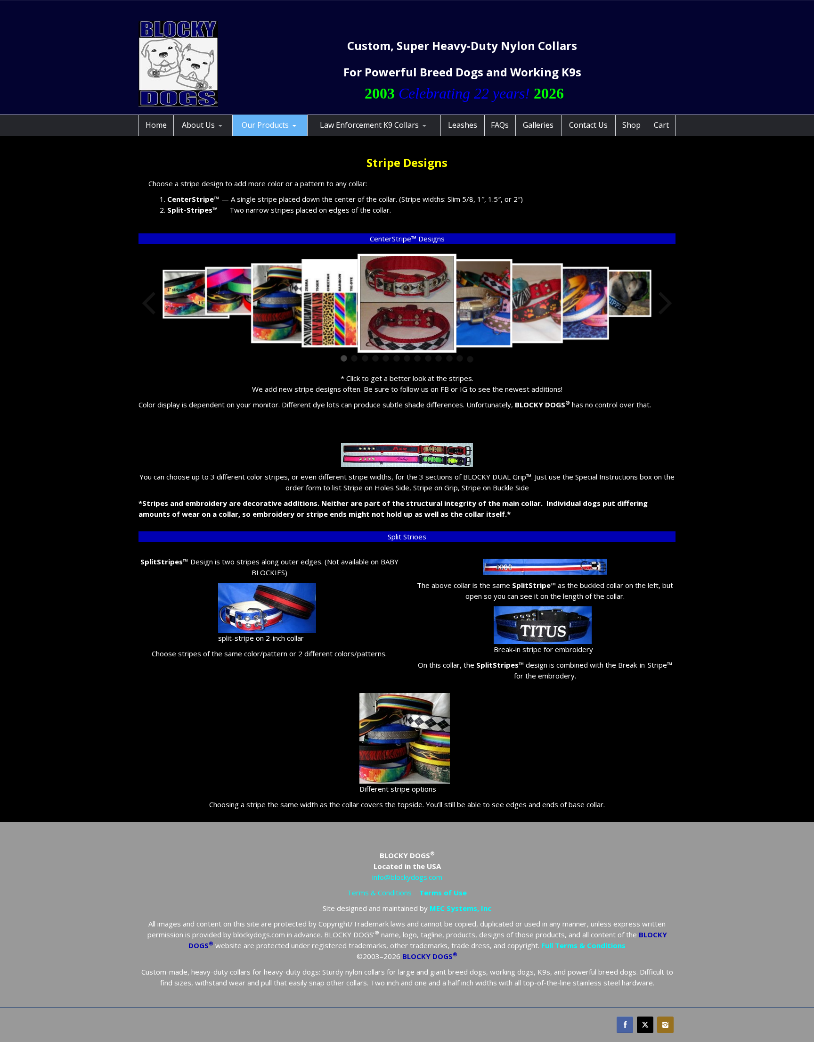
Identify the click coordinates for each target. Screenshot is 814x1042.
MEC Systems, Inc (460, 908)
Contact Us (588, 125)
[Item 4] (375, 358)
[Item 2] (354, 358)
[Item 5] (386, 358)
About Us (198, 125)
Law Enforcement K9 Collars (369, 125)
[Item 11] (449, 358)
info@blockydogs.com (407, 877)
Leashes (462, 125)
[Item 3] (365, 358)
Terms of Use (443, 892)
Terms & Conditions (379, 892)
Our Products (265, 125)
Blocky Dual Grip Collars (279, 134)
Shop (631, 125)
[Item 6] (396, 358)
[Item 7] (407, 358)
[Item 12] (459, 358)
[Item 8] (417, 358)
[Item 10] (438, 358)
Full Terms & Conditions (583, 945)
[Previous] (149, 303)
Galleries (538, 125)
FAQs (500, 125)
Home (156, 125)
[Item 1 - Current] (344, 358)
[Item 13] (470, 359)
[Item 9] (428, 358)
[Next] (664, 303)
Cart (661, 125)
